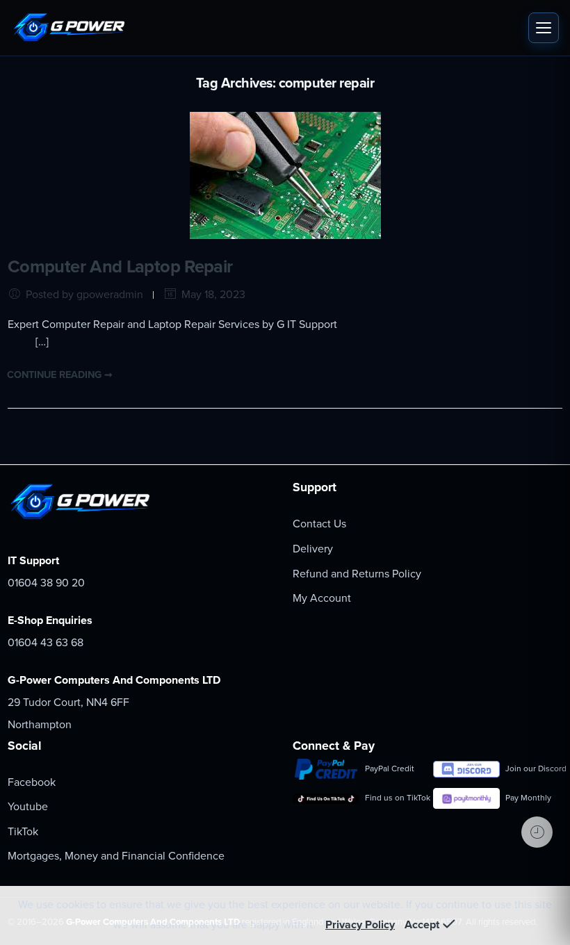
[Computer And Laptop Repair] (285, 174)
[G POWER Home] (266, 27)
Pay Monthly (528, 798)
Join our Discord (533, 768)
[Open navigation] (543, 28)
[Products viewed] (537, 832)
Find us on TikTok (393, 798)
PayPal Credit (389, 768)
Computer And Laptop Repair (120, 266)
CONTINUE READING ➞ (60, 375)
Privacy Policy (360, 925)
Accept (422, 925)
